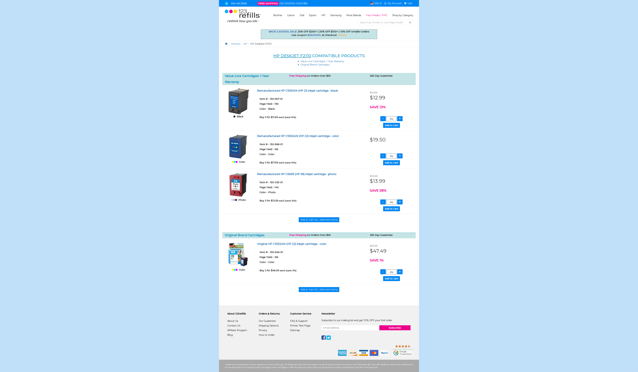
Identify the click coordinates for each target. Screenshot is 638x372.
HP (323, 15)
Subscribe (395, 327)
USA (376, 3)
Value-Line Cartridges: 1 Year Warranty (322, 61)
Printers (235, 43)
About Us (232, 320)
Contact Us (233, 325)
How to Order (267, 334)
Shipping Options (269, 325)
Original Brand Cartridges (315, 64)
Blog (230, 334)
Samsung (335, 15)
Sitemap (295, 330)
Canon (291, 15)
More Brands (353, 15)
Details (342, 35)
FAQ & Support (299, 320)
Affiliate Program (237, 330)
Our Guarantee (267, 320)
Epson (313, 15)
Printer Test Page (300, 325)
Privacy (263, 330)
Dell (302, 15)
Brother (277, 15)
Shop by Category (402, 15)
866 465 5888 (239, 3)
